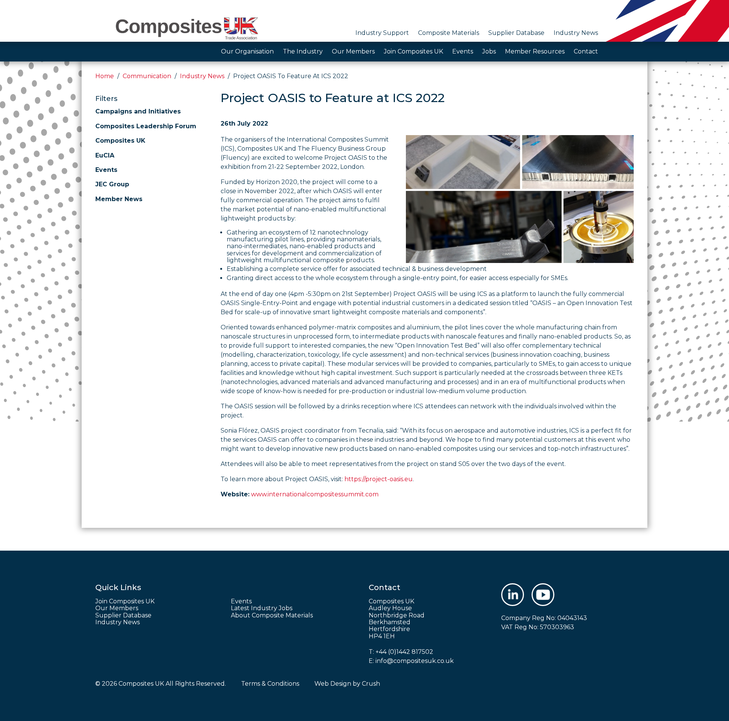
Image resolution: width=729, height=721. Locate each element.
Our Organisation (247, 51)
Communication (147, 76)
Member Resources (535, 51)
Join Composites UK (413, 51)
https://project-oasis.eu (378, 479)
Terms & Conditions (270, 683)
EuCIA (104, 155)
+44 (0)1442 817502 (404, 651)
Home (104, 76)
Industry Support (382, 32)
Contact (586, 51)
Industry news (202, 76)
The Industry (303, 51)
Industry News (576, 32)
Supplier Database (516, 32)
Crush (371, 683)
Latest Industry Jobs (261, 608)
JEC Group (112, 184)
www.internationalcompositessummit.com (315, 494)
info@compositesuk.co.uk (415, 660)
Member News (118, 199)
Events (462, 51)
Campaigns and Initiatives (138, 111)
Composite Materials (448, 32)
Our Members (353, 51)
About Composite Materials (272, 615)
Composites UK (120, 140)
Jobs (489, 51)
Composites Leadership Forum (145, 126)
